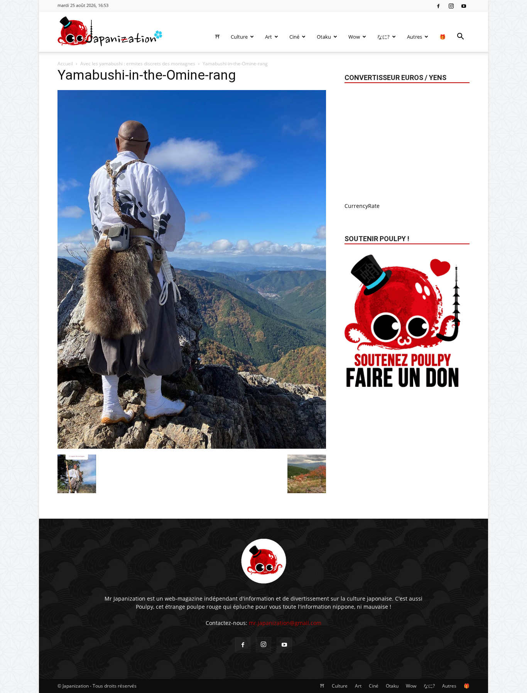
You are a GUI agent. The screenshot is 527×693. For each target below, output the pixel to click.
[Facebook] (438, 5)
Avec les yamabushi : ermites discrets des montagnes (137, 63)
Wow (354, 36)
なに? (383, 36)
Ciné (294, 36)
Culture (239, 36)
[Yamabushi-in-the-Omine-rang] (191, 446)
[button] (460, 37)
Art (268, 36)
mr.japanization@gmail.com (285, 623)
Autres (414, 36)
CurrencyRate (362, 205)
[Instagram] (451, 5)
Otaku (324, 36)
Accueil (65, 63)
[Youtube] (464, 5)
